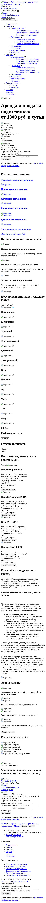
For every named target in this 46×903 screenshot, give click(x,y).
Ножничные (16, 46)
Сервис (9, 852)
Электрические (17, 28)
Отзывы (9, 90)
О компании (11, 24)
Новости (9, 92)
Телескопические (18, 50)
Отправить (6, 159)
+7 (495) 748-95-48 (8, 9)
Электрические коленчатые (27, 33)
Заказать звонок (8, 20)
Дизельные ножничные (25, 39)
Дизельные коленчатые (25, 41)
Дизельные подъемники (16, 873)
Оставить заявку (8, 732)
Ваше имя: (5, 154)
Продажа (9, 55)
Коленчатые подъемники (16, 864)
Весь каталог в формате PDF (13, 234)
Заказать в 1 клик (8, 490)
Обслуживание (12, 83)
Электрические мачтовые (26, 35)
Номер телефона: (8, 157)
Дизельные (15, 37)
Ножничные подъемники (16, 869)
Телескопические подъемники (18, 871)
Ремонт (14, 85)
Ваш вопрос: (6, 811)
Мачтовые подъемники (15, 866)
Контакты (10, 94)
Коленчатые (16, 48)
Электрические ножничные (27, 31)
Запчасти (14, 87)
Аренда (9, 26)
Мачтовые (15, 52)
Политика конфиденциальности (14, 882)
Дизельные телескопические (27, 44)
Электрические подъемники (18, 875)
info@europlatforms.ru (15, 837)
